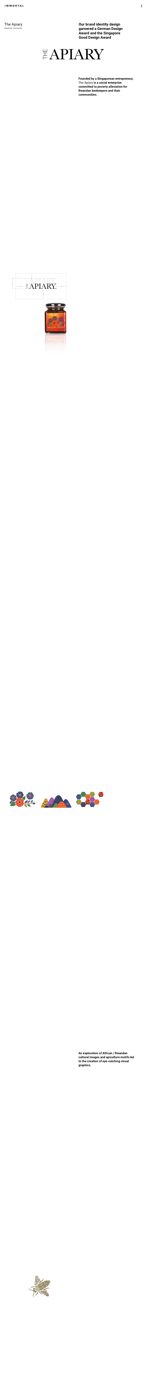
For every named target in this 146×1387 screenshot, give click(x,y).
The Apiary (85, 82)
